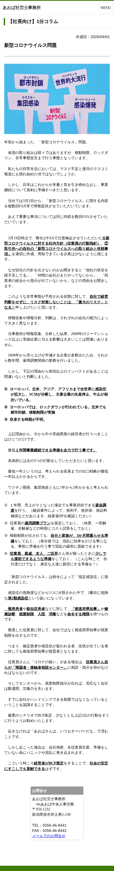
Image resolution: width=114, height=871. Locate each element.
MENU (106, 8)
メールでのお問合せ (48, 836)
